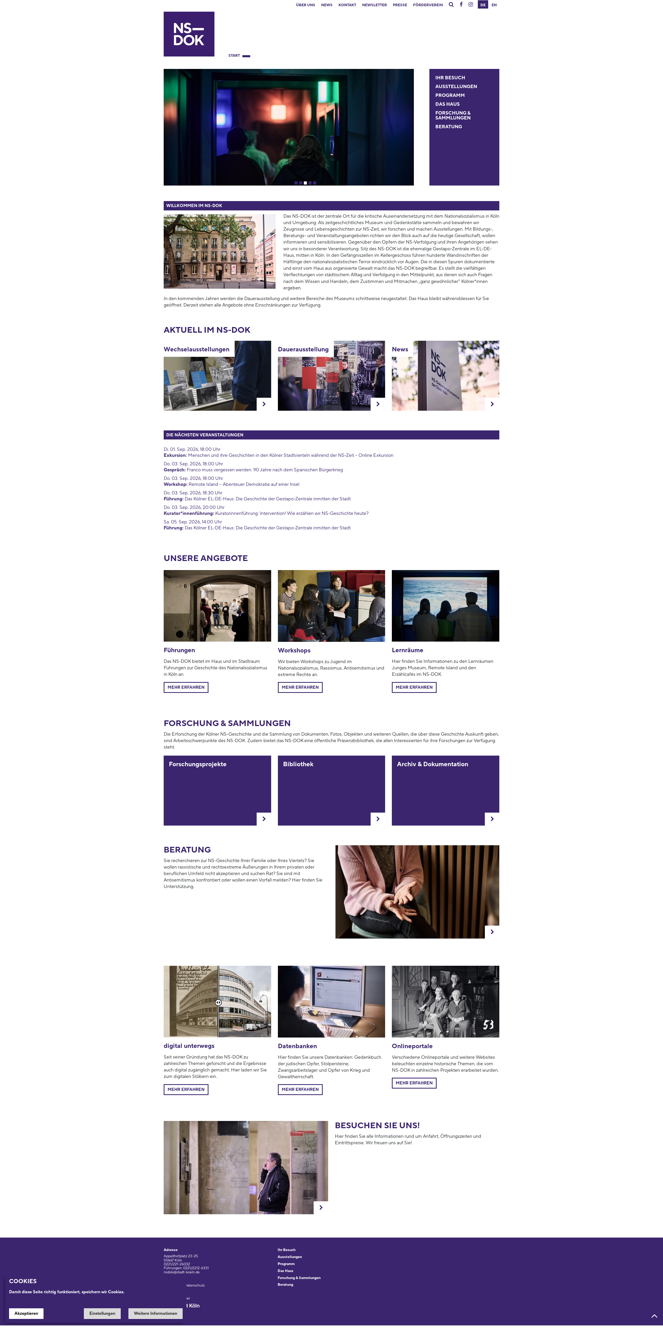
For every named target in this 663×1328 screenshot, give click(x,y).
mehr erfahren (414, 687)
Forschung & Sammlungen (453, 115)
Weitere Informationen (155, 1313)
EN (494, 5)
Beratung (448, 127)
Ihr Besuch (450, 78)
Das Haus (447, 104)
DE (483, 5)
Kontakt (347, 5)
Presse (400, 5)
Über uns (305, 5)
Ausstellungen (456, 87)
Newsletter (374, 5)
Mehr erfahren (186, 687)
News (327, 5)
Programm (450, 95)
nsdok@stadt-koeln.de (182, 1272)
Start (234, 55)
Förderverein (428, 5)
